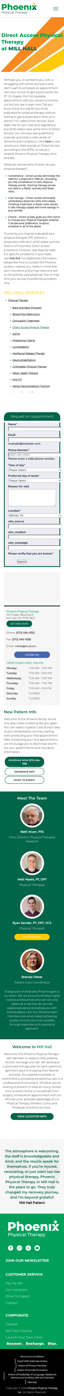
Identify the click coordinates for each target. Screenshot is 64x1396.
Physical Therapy (18, 300)
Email (11, 435)
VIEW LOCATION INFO (32, 1116)
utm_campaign (18, 542)
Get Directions (19, 623)
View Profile (32, 937)
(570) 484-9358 (21, 639)
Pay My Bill (14, 1283)
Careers (11, 1324)
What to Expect (24, 780)
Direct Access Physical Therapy (30, 327)
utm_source (16, 521)
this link (15, 258)
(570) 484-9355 (25, 632)
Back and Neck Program (27, 307)
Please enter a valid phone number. (31, 458)
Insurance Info (24, 771)
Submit (21, 561)
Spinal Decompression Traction (31, 386)
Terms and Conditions (32, 1356)
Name (12, 424)
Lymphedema (20, 346)
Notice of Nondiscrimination (32, 1370)
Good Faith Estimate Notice (32, 1361)
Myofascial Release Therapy (28, 353)
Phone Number (19, 450)
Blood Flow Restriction (26, 314)
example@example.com (24, 443)
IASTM (16, 333)
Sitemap (32, 1382)
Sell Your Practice (19, 1331)
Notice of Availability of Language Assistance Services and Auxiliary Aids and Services (32, 1376)
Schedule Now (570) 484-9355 (24, 762)
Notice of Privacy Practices (32, 1365)
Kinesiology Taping (23, 340)
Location (14, 510)
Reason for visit (18, 486)
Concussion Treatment (26, 320)
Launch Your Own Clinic (24, 1337)
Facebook (32, 654)
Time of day (16, 465)
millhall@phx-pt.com (25, 646)
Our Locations (16, 1290)
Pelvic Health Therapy (25, 373)
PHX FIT (17, 379)
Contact (12, 1303)
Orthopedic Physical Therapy (29, 366)
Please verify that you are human (30, 553)
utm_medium (17, 532)
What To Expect (18, 1296)
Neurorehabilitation (24, 360)
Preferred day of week (24, 475)
